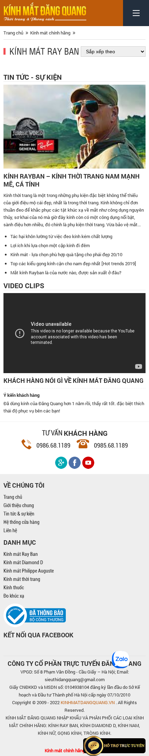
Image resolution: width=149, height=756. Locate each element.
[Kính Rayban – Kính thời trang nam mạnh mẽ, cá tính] (74, 127)
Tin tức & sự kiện (18, 514)
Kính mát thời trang (21, 579)
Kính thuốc (13, 587)
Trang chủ (12, 497)
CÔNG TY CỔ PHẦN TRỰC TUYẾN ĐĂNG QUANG (74, 663)
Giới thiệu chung (18, 505)
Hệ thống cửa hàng (21, 522)
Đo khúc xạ (13, 596)
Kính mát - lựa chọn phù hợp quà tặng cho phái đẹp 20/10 (66, 254)
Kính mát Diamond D (23, 562)
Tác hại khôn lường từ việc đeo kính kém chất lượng (61, 236)
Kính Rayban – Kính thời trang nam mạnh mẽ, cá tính (71, 180)
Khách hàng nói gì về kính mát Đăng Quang (73, 381)
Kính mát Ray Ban (44, 51)
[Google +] (61, 463)
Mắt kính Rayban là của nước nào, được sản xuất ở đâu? (65, 272)
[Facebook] (75, 463)
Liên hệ (10, 530)
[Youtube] (88, 463)
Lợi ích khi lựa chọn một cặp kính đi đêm (50, 245)
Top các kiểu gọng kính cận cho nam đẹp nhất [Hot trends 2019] (73, 263)
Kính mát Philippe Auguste (28, 571)
